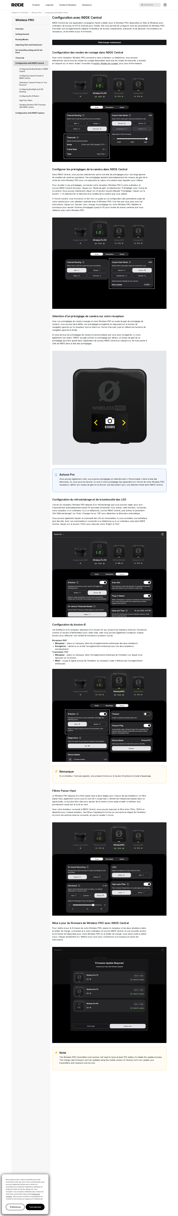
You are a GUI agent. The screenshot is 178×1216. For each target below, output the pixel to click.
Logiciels (49, 5)
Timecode (19, 58)
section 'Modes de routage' (105, 63)
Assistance (87, 5)
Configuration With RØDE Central (56, 13)
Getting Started (22, 34)
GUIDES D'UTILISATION (20, 13)
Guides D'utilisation (67, 5)
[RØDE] (18, 5)
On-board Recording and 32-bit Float (28, 51)
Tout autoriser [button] (35, 1207)
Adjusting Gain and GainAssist (28, 45)
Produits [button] (36, 5)
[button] (165, 4)
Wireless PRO (36, 13)
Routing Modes (21, 39)
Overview (19, 29)
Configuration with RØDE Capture (29, 113)
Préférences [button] (15, 1207)
